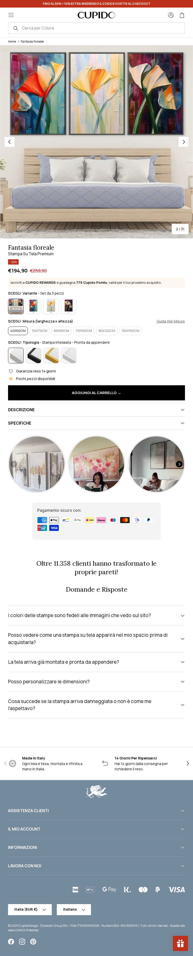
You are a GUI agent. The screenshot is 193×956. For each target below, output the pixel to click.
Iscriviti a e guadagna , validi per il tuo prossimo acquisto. (86, 282)
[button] (181, 15)
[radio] (16, 306)
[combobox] (96, 28)
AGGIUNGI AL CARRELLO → (96, 392)
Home (12, 41)
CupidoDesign (28, 925)
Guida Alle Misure (171, 321)
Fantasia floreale (32, 41)
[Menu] (11, 15)
